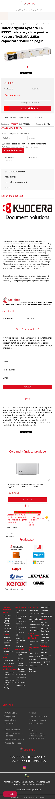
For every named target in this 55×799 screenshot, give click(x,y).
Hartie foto (20, 685)
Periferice (44, 619)
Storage (44, 658)
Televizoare (33, 610)
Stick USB (45, 637)
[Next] (49, 480)
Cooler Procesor (32, 670)
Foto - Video (33, 607)
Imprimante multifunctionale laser (9, 674)
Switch (44, 649)
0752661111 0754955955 (28, 761)
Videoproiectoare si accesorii (34, 620)
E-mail (5, 378)
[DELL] (16, 562)
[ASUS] (38, 584)
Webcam (44, 634)
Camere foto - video (34, 614)
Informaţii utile (36, 723)
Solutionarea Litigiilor (14, 739)
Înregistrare (10, 716)
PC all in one (9, 663)
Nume (5, 361)
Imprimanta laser (21, 611)
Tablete (7, 637)
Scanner (19, 646)
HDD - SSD (33, 666)
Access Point (46, 655)
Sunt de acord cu (25, 143)
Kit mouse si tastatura (46, 629)
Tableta (6, 634)
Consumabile (17, 24)
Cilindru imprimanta (22, 664)
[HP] (38, 555)
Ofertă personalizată (16, 182)
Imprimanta (20, 607)
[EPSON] (16, 577)
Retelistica (44, 646)
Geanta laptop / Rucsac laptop (7, 622)
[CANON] (16, 569)
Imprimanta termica (21, 622)
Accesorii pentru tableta (7, 642)
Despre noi (9, 723)
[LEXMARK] (38, 576)
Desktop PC (8, 660)
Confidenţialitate (12, 729)
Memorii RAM (34, 662)
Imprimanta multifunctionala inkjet (9, 682)
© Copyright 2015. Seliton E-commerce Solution (27, 797)
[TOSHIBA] (38, 548)
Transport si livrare (38, 716)
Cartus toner (47, 24)
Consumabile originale (33, 24)
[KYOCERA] (16, 548)
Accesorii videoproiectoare (35, 629)
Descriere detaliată (15, 171)
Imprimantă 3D (21, 633)
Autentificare (10, 720)
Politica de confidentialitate (33, 143)
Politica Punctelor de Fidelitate (14, 734)
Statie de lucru (7, 655)
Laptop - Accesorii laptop (7, 609)
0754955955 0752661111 (29, 9)
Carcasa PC (45, 607)
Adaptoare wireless (45, 663)
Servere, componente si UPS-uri (33, 635)
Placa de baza (34, 656)
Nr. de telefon (9, 369)
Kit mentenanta (21, 681)
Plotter (7, 688)
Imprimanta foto (21, 628)
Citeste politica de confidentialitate (28, 784)
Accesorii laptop (7, 629)
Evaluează (33, 157)
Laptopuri (8, 615)
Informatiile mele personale (28, 789)
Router (44, 652)
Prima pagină (6, 24)
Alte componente (46, 614)
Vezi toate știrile (11, 536)
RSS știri (10, 534)
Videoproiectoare (35, 624)
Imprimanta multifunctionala (9, 667)
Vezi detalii (27, 500)
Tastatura (45, 625)
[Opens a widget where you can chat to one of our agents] (10, 794)
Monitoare (8, 651)
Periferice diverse (45, 641)
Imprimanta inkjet (21, 617)
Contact (32, 713)
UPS (30, 644)
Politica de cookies (13, 743)
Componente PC (33, 648)
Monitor (6, 648)
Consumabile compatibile (21, 675)
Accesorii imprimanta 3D (21, 640)
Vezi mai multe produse (14, 589)
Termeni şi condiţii (37, 720)
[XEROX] (16, 583)
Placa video (33, 653)
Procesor (32, 659)
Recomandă (9, 157)
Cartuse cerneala (21, 670)
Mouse (44, 622)
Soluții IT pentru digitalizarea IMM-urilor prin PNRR (37, 735)
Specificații (10, 177)
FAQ (31, 729)
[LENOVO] (16, 555)
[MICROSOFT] (38, 562)
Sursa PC (44, 610)
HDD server (33, 641)
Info (7, 187)
